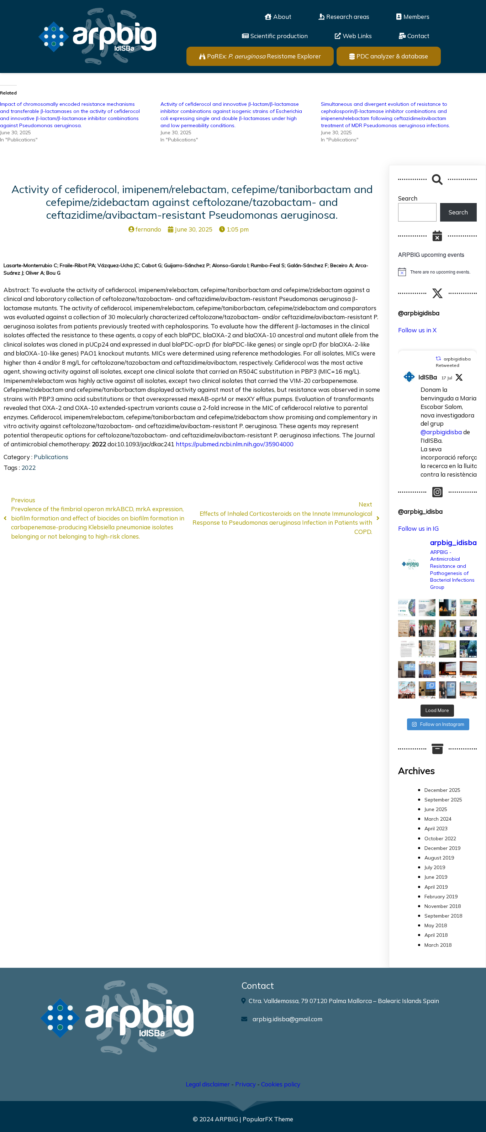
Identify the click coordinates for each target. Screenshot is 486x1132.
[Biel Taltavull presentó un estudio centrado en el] (447, 669)
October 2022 (440, 838)
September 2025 (443, 799)
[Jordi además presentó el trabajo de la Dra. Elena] (406, 669)
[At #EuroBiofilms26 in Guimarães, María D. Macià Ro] (447, 607)
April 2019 (436, 887)
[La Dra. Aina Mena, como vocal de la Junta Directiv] (468, 690)
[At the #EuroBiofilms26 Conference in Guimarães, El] (468, 607)
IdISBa (427, 377)
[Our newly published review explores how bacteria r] (406, 607)
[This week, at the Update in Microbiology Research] (468, 649)
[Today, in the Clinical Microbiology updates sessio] (447, 649)
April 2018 (436, 935)
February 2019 (441, 896)
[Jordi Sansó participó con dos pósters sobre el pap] (447, 690)
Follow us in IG (418, 528)
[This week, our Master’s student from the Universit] (427, 628)
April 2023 (436, 828)
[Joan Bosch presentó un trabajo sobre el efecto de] (427, 669)
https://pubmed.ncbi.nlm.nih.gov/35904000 (235, 444)
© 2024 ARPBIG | (218, 1119)
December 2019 (442, 848)
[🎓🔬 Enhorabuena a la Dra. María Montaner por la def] (447, 628)
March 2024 (437, 819)
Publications (51, 457)
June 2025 (435, 809)
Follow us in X (417, 330)
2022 (28, 467)
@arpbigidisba (441, 432)
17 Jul (446, 377)
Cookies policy (280, 1084)
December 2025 (442, 790)
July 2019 (434, 867)
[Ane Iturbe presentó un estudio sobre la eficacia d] (427, 690)
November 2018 (442, 906)
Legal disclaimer (208, 1084)
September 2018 (443, 916)
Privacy (245, 1084)
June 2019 (435, 877)
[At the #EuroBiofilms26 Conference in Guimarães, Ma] (406, 628)
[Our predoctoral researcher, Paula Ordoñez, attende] (427, 649)
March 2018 (437, 945)
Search (407, 198)
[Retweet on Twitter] (438, 358)
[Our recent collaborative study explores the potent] (427, 607)
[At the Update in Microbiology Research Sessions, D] (468, 628)
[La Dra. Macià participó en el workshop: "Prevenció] (406, 690)
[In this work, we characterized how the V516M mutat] (406, 649)
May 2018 (435, 925)
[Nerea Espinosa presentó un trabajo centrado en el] (468, 669)
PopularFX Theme (268, 1119)
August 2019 (439, 858)
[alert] (437, 272)
